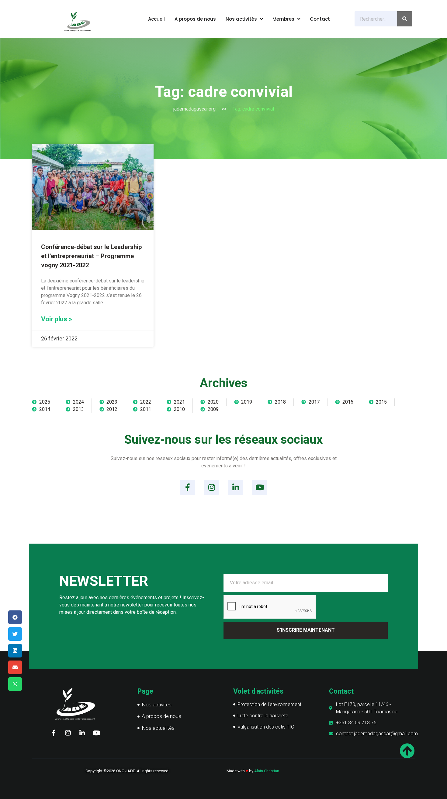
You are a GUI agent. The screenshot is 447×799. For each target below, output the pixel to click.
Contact (320, 19)
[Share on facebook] (15, 617)
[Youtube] (259, 487)
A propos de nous (195, 19)
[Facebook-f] (187, 487)
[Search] (404, 18)
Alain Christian (266, 771)
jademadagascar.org (194, 109)
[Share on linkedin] (15, 650)
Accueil (156, 19)
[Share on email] (15, 667)
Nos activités (241, 19)
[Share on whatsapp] (15, 684)
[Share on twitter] (15, 634)
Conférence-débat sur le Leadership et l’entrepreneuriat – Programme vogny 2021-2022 (91, 256)
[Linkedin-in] (235, 487)
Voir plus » (56, 319)
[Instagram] (211, 487)
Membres (283, 19)
